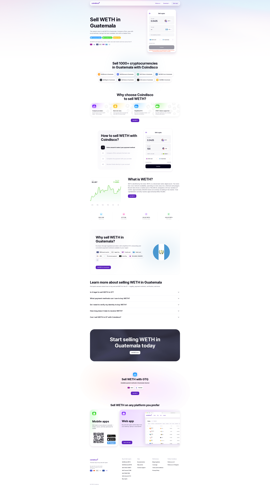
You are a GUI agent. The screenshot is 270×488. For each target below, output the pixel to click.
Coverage (154, 464)
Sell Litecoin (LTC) (126, 476)
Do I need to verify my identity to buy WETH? (108, 305)
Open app (175, 3)
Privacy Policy (155, 470)
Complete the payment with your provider (119, 158)
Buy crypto (124, 478)
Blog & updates (156, 462)
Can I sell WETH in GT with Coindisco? (105, 317)
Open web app (127, 442)
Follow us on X (171, 462)
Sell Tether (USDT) (126, 467)
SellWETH (135, 120)
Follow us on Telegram (173, 464)
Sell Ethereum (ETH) (127, 464)
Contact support (141, 467)
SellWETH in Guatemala (103, 267)
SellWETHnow (135, 352)
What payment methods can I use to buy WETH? (110, 298)
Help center (140, 464)
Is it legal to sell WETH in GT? (102, 292)
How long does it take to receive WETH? (106, 311)
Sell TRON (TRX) (126, 473)
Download (165, 3)
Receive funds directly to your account (119, 164)
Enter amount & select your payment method (120, 147)
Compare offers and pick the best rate (118, 153)
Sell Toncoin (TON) (126, 470)
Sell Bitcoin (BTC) (126, 462)
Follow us (157, 3)
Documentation (141, 462)
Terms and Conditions (157, 467)
